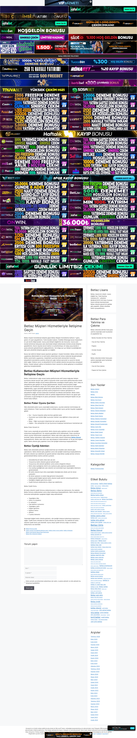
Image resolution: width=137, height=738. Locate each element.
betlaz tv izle (94, 587)
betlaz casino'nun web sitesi (96, 513)
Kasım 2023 (94, 690)
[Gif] (68, 134)
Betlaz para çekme (97, 559)
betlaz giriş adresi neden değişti (97, 528)
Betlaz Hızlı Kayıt (96, 400)
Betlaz (93, 394)
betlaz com (94, 518)
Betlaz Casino (106, 511)
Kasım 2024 (94, 658)
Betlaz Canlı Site (96, 427)
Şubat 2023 (94, 714)
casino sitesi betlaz (95, 610)
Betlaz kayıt (102, 540)
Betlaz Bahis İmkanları (98, 448)
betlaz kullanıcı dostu (106, 542)
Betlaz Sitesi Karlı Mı (97, 405)
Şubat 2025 (94, 650)
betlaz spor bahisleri (97, 578)
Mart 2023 (94, 712)
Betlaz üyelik (95, 602)
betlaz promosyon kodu (98, 568)
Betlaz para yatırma (97, 557)
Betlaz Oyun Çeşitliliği (97, 429)
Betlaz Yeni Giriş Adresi (96, 597)
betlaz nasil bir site (97, 555)
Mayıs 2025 (94, 647)
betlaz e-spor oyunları (102, 518)
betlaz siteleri (109, 568)
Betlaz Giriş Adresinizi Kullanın (34, 534)
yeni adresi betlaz (102, 619)
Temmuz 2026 (95, 636)
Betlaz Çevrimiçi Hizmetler (99, 443)
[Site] (34, 97)
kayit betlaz (95, 617)
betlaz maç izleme (96, 547)
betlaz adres (105, 485)
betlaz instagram (96, 538)
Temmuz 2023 (95, 701)
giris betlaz (95, 613)
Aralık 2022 (94, 720)
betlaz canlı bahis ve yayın (96, 505)
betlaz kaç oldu (95, 542)
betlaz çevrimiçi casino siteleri (97, 599)
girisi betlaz (104, 613)
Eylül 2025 (94, 642)
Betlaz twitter (103, 587)
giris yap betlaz (95, 615)
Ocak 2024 (94, 685)
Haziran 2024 (95, 671)
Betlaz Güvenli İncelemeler (99, 424)
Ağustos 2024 (95, 666)
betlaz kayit (94, 540)
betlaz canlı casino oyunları (98, 509)
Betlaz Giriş (94, 392)
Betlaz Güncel (96, 530)
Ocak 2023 (94, 717)
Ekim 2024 (94, 661)
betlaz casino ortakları (107, 513)
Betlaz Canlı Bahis (107, 499)
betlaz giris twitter (97, 522)
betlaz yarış (104, 588)
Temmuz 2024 (95, 669)
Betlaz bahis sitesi (97, 495)
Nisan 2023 (94, 709)
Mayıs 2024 (94, 674)
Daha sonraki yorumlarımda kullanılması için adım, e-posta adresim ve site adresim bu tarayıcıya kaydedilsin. (53, 582)
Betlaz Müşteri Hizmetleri (98, 553)
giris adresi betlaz (105, 610)
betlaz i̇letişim (104, 538)
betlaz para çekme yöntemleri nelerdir (98, 563)
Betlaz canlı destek (96, 511)
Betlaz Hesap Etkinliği (97, 454)
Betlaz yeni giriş (97, 595)
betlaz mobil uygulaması (98, 551)
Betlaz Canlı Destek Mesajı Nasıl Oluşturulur (37, 532)
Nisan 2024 (94, 677)
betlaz (92, 485)
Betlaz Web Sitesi (96, 589)
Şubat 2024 (94, 682)
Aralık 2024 (94, 655)
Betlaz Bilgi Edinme (97, 397)
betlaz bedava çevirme (95, 497)
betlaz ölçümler (107, 599)
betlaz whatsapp (68, 530)
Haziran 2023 (95, 704)
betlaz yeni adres (96, 593)
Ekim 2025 (94, 639)
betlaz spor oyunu (107, 578)
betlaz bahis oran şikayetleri (96, 493)
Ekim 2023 (94, 693)
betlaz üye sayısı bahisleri (96, 605)
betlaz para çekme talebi (96, 561)
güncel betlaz (103, 614)
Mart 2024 (94, 679)
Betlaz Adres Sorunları (98, 402)
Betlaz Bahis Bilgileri (97, 413)
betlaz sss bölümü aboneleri (96, 580)
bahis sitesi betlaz (105, 484)
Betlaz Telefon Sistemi (98, 437)
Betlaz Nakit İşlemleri (97, 445)
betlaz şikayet (96, 608)
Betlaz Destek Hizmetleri (98, 421)
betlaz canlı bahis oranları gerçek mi (98, 503)
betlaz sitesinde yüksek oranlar (97, 574)
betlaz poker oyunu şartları (56, 530)
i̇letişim (108, 614)
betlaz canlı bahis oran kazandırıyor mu (98, 501)
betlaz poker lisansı (95, 565)
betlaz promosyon (105, 566)
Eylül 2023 (94, 696)
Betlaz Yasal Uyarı (96, 435)
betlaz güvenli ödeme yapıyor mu (97, 536)
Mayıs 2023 (94, 706)
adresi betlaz (94, 483)
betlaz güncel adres (96, 532)
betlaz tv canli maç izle (98, 584)
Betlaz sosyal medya (97, 576)
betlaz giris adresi (97, 520)
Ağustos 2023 (95, 698)
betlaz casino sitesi (98, 516)
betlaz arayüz (104, 488)
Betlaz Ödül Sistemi (97, 408)
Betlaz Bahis (96, 490)
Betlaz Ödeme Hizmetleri (99, 419)
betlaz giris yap (107, 522)
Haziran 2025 (95, 644)
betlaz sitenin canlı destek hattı (97, 570)
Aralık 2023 (94, 688)
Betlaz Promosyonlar (31, 528)
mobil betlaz (105, 617)
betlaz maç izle (96, 545)
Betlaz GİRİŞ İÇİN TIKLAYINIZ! (68, 56)
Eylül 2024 (94, 663)
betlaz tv (106, 580)
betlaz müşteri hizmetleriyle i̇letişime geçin (37, 530)
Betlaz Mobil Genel (97, 432)
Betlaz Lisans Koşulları (98, 440)
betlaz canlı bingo (106, 505)
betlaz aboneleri (98, 485)
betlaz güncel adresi (107, 532)
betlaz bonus (104, 497)
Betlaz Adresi (95, 389)
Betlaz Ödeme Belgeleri (98, 410)
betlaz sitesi (95, 572)
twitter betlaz (94, 619)
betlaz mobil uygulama (96, 549)
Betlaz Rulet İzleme (97, 416)
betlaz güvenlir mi (96, 534)
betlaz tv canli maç (95, 582)
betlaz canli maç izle (96, 499)
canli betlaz (105, 608)
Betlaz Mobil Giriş (106, 547)
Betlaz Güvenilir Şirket (98, 451)
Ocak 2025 (94, 653)
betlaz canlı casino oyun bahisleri (97, 507)
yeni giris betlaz (96, 622)
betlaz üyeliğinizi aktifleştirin (96, 603)
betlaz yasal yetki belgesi (96, 590)
